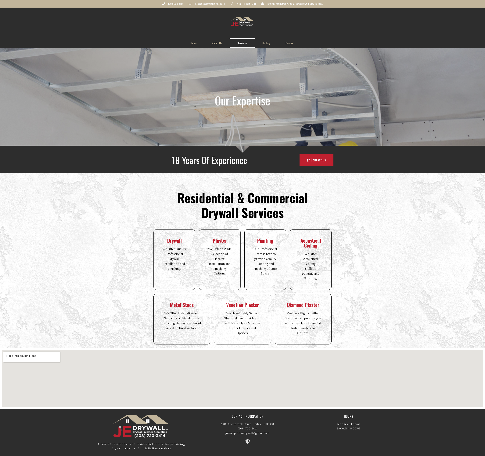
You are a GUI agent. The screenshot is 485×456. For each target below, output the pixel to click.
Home (193, 43)
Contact (290, 43)
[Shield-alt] (247, 441)
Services (242, 43)
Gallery (266, 43)
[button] (316, 160)
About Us (217, 43)
